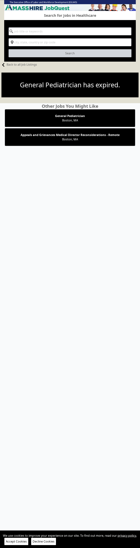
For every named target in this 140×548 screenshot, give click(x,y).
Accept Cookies (16, 541)
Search (70, 53)
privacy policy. (127, 536)
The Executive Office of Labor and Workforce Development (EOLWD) (43, 2)
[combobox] (70, 31)
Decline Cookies (44, 541)
